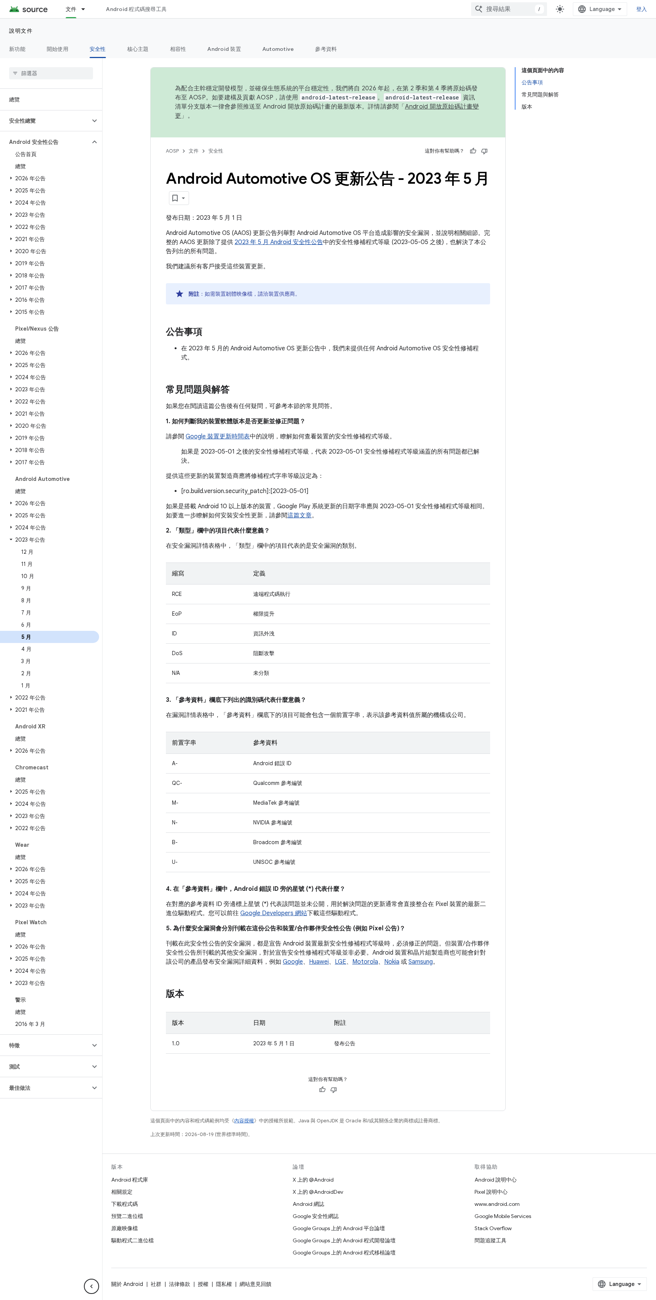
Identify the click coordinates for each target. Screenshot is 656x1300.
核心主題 (138, 49)
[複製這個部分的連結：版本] (191, 994)
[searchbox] (51, 73)
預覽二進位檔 (127, 1216)
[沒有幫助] (484, 151)
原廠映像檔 (124, 1228)
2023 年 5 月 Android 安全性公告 (279, 242)
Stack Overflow (493, 1228)
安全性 (98, 49)
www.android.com (497, 1204)
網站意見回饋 (255, 1284)
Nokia (391, 962)
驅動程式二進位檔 (132, 1240)
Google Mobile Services (503, 1216)
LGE (340, 962)
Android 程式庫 (129, 1179)
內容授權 (244, 1120)
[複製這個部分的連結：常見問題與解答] (237, 390)
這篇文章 (299, 515)
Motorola (365, 962)
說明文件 (21, 30)
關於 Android (127, 1284)
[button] (45, 121)
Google (293, 962)
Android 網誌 (308, 1204)
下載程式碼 (124, 1204)
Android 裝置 (224, 49)
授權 (203, 1284)
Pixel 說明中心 (491, 1191)
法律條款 (179, 1284)
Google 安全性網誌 (316, 1216)
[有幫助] (473, 151)
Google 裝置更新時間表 (218, 436)
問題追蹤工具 (490, 1240)
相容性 (178, 49)
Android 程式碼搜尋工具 (136, 9)
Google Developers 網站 (273, 913)
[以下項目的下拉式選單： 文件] (86, 9)
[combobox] (509, 9)
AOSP (172, 151)
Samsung (420, 962)
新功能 (17, 49)
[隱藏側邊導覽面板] (91, 1286)
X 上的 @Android (313, 1179)
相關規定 (121, 1191)
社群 (156, 1284)
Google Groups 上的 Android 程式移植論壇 (344, 1252)
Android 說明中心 (496, 1179)
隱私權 (224, 1284)
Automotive (278, 49)
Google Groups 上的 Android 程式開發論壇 (344, 1240)
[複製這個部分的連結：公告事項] (210, 332)
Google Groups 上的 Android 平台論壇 (339, 1228)
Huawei (319, 962)
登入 (641, 9)
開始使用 (57, 49)
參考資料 (326, 49)
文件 (71, 9)
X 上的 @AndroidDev (318, 1191)
